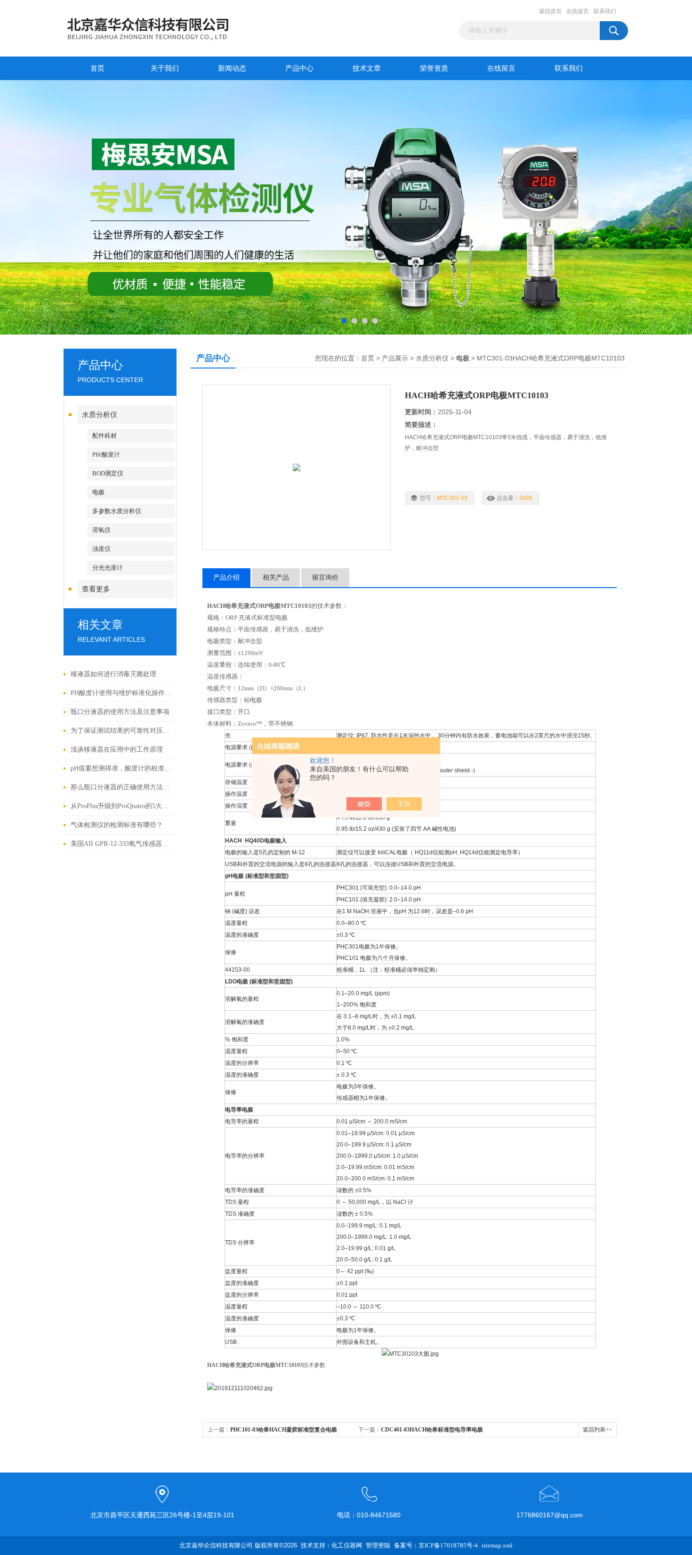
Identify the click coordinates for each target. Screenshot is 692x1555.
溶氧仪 (101, 529)
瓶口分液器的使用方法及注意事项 (120, 711)
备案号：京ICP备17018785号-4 (436, 1545)
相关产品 (276, 577)
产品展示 (395, 358)
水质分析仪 (99, 414)
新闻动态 (232, 68)
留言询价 (325, 577)
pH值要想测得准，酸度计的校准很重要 (121, 768)
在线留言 (577, 11)
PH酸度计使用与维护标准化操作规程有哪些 (121, 692)
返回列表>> (597, 1429)
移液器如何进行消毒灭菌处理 (113, 674)
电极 (98, 492)
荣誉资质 (434, 68)
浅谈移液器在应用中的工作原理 (117, 749)
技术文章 (367, 68)
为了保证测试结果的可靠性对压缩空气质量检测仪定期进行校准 (121, 730)
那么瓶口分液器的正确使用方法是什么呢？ (121, 787)
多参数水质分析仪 (116, 511)
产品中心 (299, 68)
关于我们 (165, 68)
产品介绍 (226, 577)
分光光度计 (107, 567)
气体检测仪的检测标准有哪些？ (117, 824)
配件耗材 (104, 435)
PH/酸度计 (106, 454)
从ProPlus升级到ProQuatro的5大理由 (121, 806)
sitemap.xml (497, 1545)
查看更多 (96, 589)
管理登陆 (378, 1545)
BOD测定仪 (107, 473)
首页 (97, 68)
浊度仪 (101, 548)
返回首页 (550, 11)
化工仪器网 (346, 1545)
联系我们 (605, 11)
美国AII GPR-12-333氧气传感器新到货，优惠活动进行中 (121, 843)
